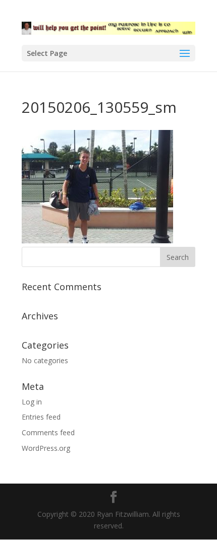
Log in (32, 402)
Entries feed (41, 417)
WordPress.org (46, 448)
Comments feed (48, 432)
